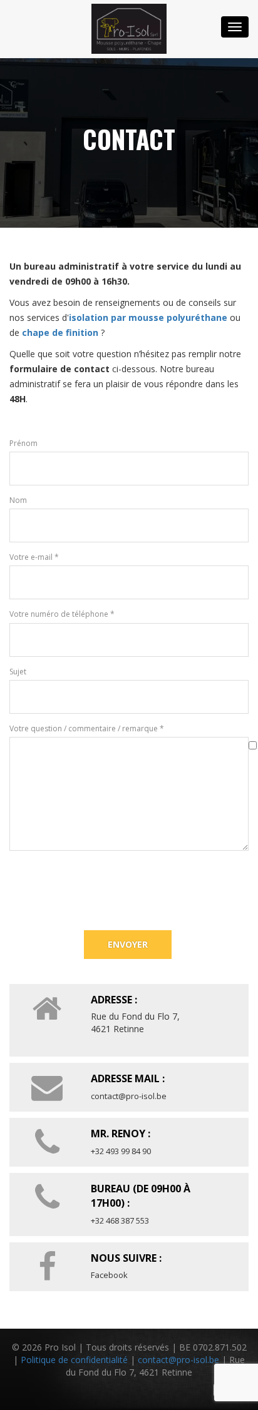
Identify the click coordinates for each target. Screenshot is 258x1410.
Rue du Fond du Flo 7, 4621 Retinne (135, 1022)
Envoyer (128, 944)
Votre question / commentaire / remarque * (86, 728)
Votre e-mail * (34, 557)
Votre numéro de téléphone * (62, 614)
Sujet (17, 671)
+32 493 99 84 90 (121, 1151)
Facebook (109, 1275)
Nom (18, 500)
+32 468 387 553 (120, 1220)
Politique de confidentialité (74, 1360)
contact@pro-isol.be (129, 1096)
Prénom (23, 443)
